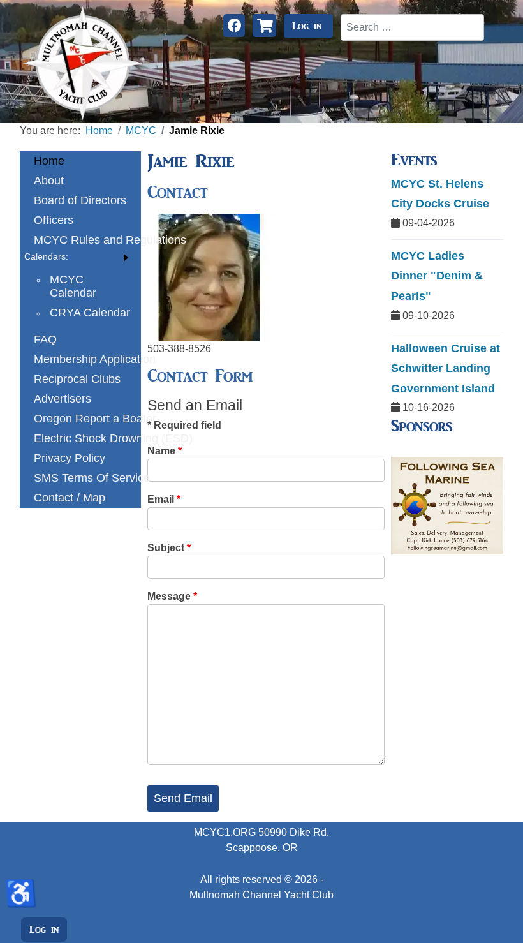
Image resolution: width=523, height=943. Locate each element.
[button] (80, 257)
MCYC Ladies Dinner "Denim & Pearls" (437, 275)
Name (164, 450)
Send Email (183, 798)
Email (163, 499)
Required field (184, 425)
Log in (306, 26)
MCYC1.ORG (225, 832)
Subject (169, 547)
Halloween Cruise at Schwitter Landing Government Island (445, 368)
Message (172, 596)
